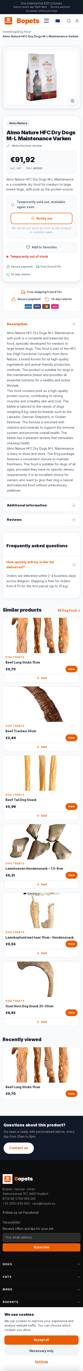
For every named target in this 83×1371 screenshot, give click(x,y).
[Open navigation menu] (46, 20)
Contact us (18, 1148)
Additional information (27, 505)
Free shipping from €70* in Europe (41, 3)
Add (44, 678)
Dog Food (24, 31)
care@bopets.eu (43, 1203)
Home (7, 31)
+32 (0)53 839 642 (16, 1203)
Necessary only (41, 1351)
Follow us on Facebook (21, 1212)
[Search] (69, 20)
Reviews (14, 520)
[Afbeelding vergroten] (72, 101)
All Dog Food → (69, 610)
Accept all (41, 1340)
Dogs (14, 31)
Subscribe (41, 1247)
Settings (41, 1361)
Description (17, 324)
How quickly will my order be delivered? (30, 564)
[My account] (77, 20)
